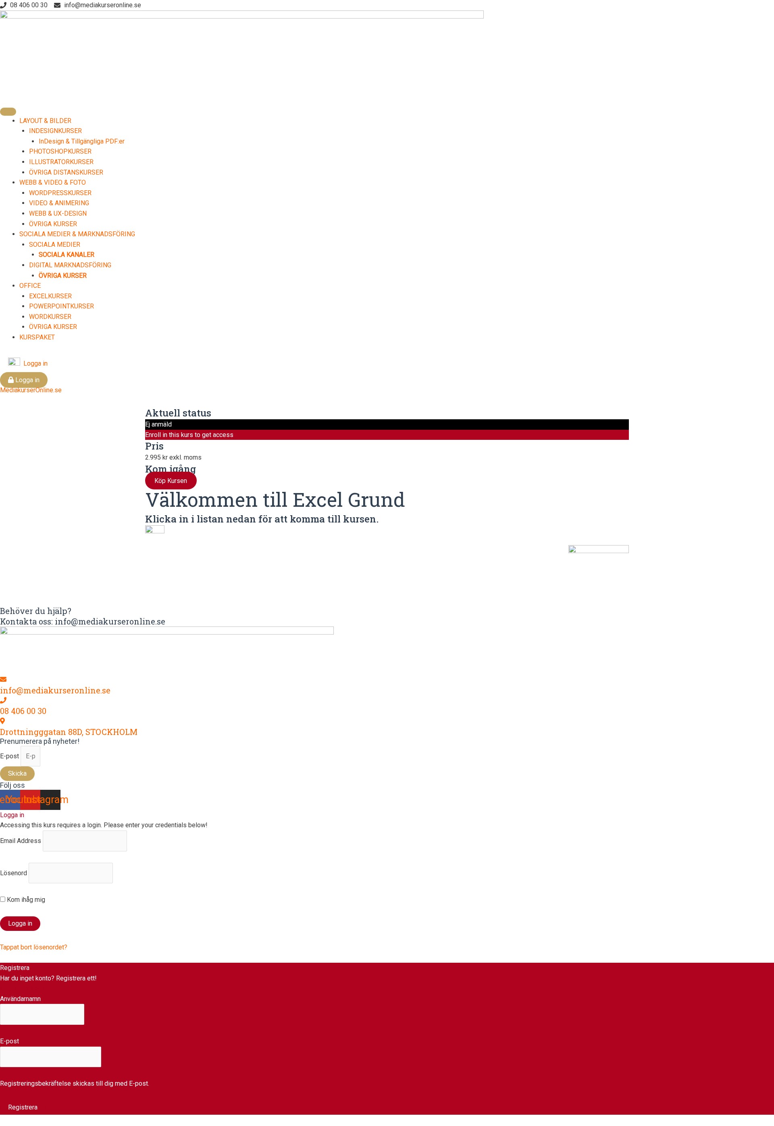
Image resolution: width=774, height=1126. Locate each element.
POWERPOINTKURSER (61, 306)
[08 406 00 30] (3, 700)
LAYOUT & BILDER (45, 121)
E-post (10, 756)
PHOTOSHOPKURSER (60, 151)
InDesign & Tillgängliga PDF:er (82, 141)
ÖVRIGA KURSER (53, 224)
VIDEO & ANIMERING (59, 203)
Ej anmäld (158, 424)
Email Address (20, 841)
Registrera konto (23, 988)
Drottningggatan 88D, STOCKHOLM (68, 731)
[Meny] (8, 112)
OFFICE (30, 285)
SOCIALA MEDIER (54, 244)
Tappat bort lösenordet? (33, 947)
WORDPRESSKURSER (60, 193)
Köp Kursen (170, 480)
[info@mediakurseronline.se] (3, 679)
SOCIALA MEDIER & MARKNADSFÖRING (77, 234)
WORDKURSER (50, 317)
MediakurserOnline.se (31, 390)
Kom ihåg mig (25, 899)
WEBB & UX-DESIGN (58, 213)
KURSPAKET (37, 337)
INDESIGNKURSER (55, 131)
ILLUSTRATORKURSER (61, 162)
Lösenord (13, 873)
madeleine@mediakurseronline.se (365, 582)
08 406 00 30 (23, 711)
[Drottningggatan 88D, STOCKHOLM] (2, 721)
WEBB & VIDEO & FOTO (52, 182)
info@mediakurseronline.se (55, 690)
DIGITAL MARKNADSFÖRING (70, 265)
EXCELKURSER (50, 296)
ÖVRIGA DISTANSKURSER (66, 172)
